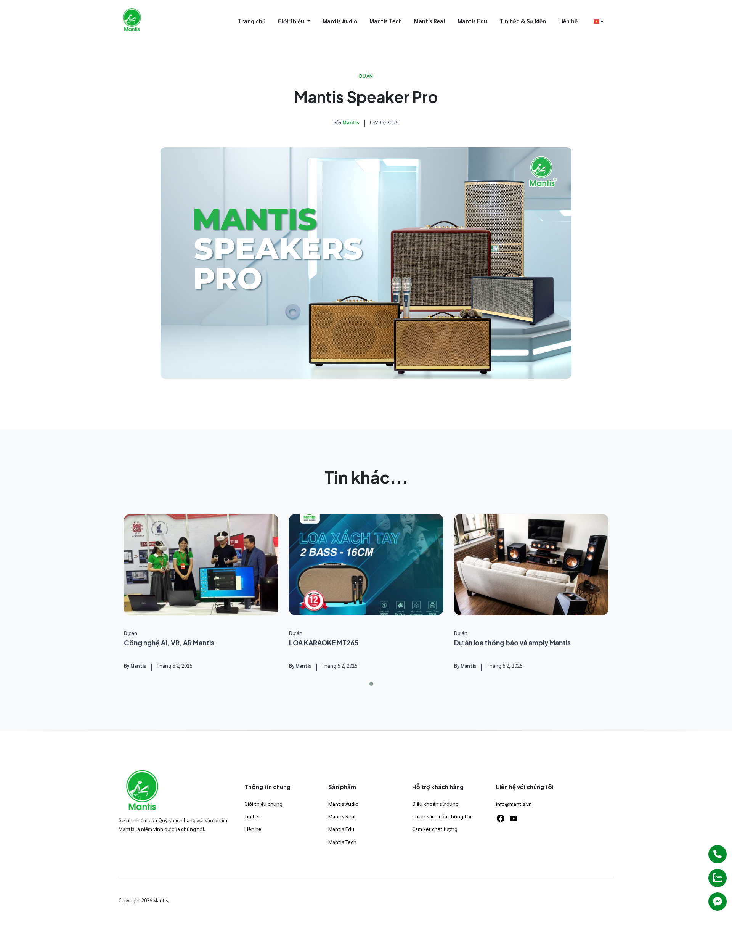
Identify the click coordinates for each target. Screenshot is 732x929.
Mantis (350, 122)
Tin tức (252, 816)
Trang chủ (251, 20)
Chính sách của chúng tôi (441, 816)
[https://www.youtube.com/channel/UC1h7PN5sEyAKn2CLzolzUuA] (513, 818)
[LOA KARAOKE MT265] (366, 564)
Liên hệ (568, 20)
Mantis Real (429, 20)
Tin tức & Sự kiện (522, 20)
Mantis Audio (340, 20)
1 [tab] (371, 684)
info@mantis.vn (514, 803)
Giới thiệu (292, 20)
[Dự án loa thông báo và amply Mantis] (531, 564)
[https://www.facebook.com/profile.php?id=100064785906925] (500, 818)
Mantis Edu (472, 20)
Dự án (366, 76)
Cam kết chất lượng (435, 828)
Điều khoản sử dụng (435, 803)
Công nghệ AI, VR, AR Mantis (169, 642)
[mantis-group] (132, 20)
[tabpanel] (201, 593)
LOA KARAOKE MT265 (323, 642)
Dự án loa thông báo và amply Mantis (512, 642)
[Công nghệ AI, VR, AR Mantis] (201, 564)
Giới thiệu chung (263, 803)
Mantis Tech (385, 20)
